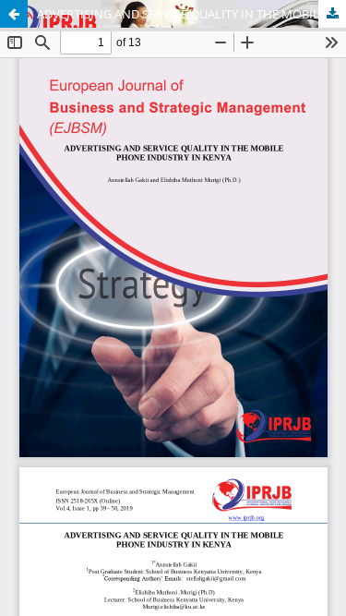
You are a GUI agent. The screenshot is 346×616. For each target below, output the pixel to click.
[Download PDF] (332, 14)
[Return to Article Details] (14, 14)
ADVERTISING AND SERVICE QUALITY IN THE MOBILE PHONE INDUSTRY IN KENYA (191, 14)
